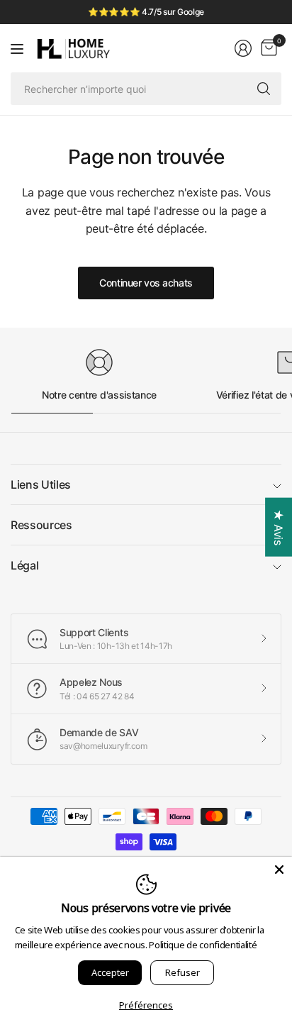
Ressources (41, 525)
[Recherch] (263, 88)
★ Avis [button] (278, 527)
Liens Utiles (41, 484)
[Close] (279, 869)
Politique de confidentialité (203, 944)
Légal (24, 565)
